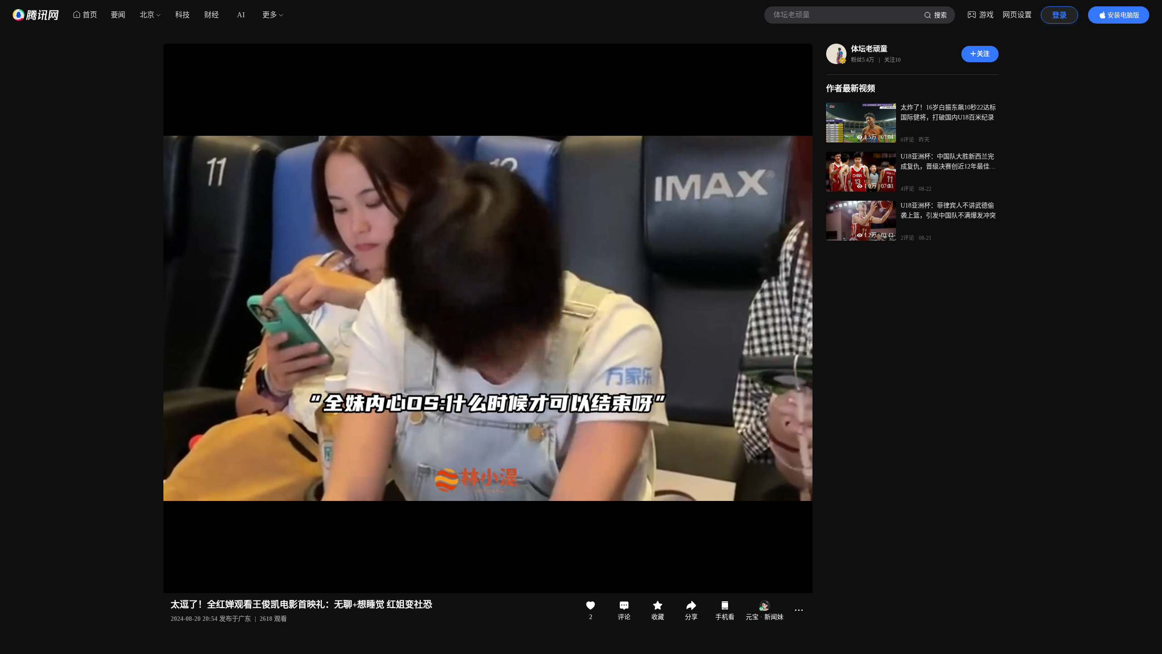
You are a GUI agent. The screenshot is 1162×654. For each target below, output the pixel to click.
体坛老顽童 (869, 49)
